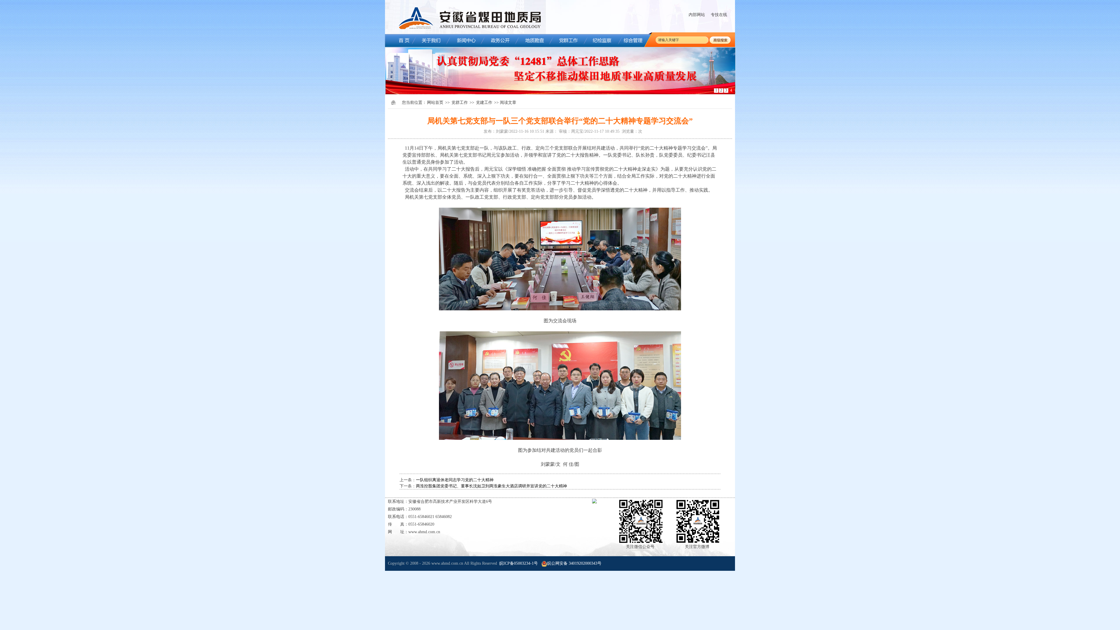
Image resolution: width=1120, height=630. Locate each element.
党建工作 (484, 102)
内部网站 (697, 15)
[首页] (399, 40)
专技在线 (719, 15)
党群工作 (460, 102)
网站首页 (435, 102)
